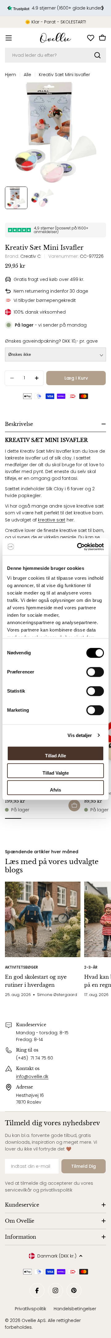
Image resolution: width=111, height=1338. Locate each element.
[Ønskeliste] (90, 38)
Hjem (10, 75)
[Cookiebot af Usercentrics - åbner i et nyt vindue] (78, 547)
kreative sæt (51, 520)
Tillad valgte (56, 773)
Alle (27, 75)
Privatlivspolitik (30, 1309)
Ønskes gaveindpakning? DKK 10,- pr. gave (51, 341)
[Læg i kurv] (74, 805)
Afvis (55, 790)
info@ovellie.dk (32, 1076)
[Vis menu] (8, 38)
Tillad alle (55, 755)
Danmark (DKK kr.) (56, 1256)
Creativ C (30, 256)
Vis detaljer (80, 735)
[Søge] (97, 55)
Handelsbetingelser (75, 1309)
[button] (8, 8)
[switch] (95, 672)
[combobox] (55, 55)
